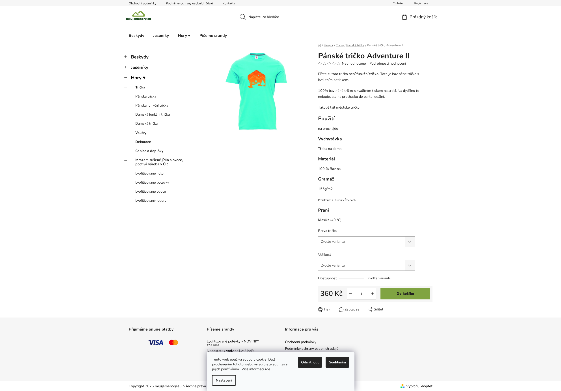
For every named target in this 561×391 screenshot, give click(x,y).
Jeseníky (139, 67)
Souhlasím (337, 362)
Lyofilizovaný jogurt (150, 200)
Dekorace (143, 141)
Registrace (421, 3)
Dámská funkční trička (152, 114)
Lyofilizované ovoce (150, 191)
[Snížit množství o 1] (350, 293)
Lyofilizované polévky (152, 182)
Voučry (140, 132)
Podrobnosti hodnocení (387, 63)
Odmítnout (310, 362)
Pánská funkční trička (151, 105)
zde (267, 369)
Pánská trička (145, 96)
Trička (140, 87)
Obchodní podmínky (142, 3)
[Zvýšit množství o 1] (372, 293)
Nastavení (224, 380)
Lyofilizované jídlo (149, 173)
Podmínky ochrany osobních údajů (189, 3)
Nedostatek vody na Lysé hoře (231, 351)
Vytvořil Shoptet (419, 386)
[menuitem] (136, 35)
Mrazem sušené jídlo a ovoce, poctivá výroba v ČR (159, 162)
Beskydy (140, 57)
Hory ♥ (138, 78)
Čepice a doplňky (149, 151)
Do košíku (405, 293)
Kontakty (229, 3)
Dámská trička (146, 123)
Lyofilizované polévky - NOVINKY (233, 342)
